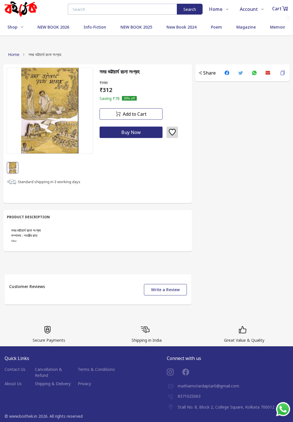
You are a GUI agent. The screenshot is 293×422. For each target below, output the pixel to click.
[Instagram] (174, 372)
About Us (13, 383)
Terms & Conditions (96, 369)
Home (13, 54)
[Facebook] (190, 372)
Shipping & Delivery (53, 383)
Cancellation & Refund (48, 372)
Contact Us (15, 369)
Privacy (84, 383)
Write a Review (165, 289)
